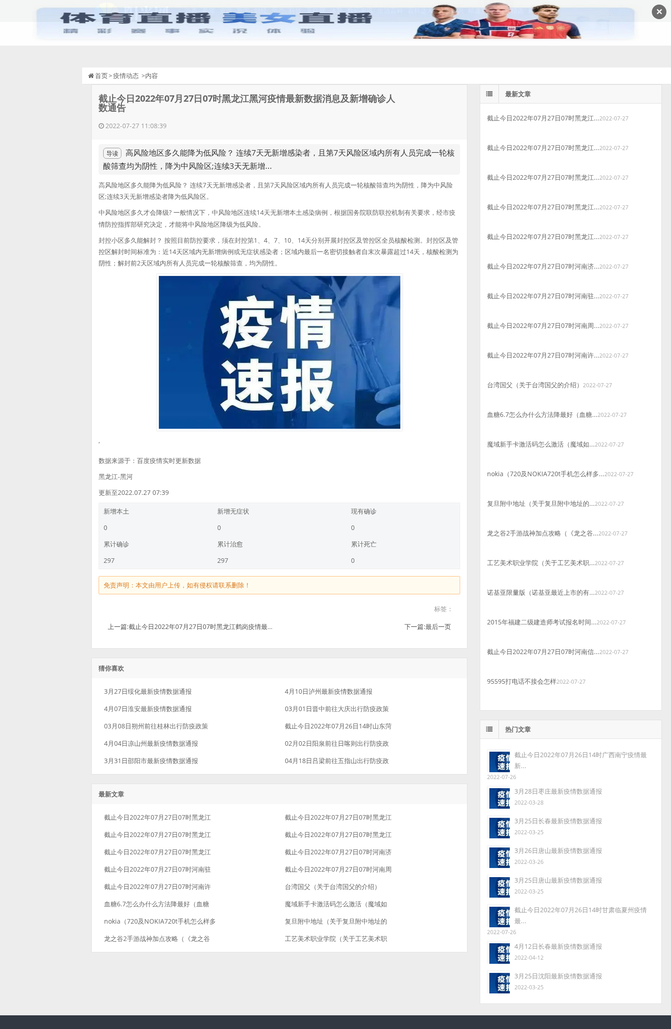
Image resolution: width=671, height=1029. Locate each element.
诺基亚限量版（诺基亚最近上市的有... (541, 592)
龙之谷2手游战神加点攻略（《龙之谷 (157, 938)
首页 (101, 75)
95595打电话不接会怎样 (521, 681)
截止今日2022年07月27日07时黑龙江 (157, 817)
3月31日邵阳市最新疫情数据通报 (151, 760)
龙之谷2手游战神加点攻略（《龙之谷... (542, 533)
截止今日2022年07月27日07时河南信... (543, 651)
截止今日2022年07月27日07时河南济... (543, 266)
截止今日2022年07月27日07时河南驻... (543, 295)
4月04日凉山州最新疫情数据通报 (151, 743)
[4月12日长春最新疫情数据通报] (498, 952)
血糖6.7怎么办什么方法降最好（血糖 (156, 903)
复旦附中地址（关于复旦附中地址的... (541, 503)
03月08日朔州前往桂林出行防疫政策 (156, 726)
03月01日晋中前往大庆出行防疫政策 (337, 708)
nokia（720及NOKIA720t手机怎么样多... (545, 473)
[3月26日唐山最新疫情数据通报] (498, 856)
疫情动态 (126, 75)
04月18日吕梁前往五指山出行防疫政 (337, 760)
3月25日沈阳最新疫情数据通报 (558, 976)
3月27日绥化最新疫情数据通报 (148, 691)
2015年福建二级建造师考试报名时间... (542, 622)
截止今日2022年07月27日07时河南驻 (157, 869)
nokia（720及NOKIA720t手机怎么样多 (160, 921)
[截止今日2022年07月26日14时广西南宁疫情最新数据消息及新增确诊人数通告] (498, 760)
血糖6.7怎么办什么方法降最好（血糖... (542, 414)
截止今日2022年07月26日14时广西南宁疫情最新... (580, 760)
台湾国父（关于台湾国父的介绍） (333, 886)
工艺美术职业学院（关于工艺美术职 (336, 938)
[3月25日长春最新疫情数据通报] (498, 826)
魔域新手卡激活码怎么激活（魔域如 (336, 903)
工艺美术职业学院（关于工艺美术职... (541, 562)
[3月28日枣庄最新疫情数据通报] (498, 797)
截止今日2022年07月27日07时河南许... (543, 355)
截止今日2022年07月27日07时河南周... (543, 325)
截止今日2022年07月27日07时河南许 (157, 886)
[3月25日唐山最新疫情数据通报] (498, 885)
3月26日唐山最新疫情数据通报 (558, 850)
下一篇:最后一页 (427, 626)
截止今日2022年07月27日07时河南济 (338, 851)
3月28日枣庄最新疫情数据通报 (558, 791)
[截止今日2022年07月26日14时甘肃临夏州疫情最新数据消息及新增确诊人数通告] (498, 915)
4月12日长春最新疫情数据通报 (558, 946)
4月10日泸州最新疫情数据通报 (328, 691)
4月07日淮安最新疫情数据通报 (148, 708)
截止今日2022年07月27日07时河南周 (338, 869)
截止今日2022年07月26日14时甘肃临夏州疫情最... (580, 915)
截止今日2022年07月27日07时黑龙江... (543, 118)
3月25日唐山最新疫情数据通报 (558, 880)
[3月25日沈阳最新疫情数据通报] (498, 981)
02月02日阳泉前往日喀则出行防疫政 (337, 743)
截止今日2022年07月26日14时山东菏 (338, 726)
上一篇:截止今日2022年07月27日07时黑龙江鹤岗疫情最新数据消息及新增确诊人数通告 (232, 626)
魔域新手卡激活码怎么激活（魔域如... (541, 444)
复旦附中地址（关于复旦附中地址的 (336, 921)
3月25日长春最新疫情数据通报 (558, 820)
